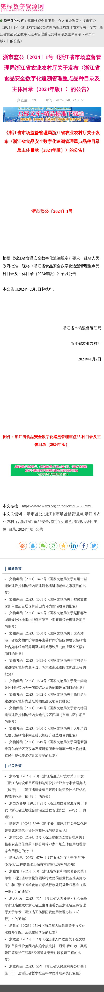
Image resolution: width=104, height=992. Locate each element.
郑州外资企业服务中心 (44, 21)
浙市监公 (34, 514)
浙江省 (26, 522)
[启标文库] (52, 121)
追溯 (68, 522)
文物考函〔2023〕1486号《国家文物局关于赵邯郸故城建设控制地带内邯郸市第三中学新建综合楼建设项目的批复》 (46, 619)
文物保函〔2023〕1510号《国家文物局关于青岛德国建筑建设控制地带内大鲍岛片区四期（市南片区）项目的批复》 (46, 715)
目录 (12, 529)
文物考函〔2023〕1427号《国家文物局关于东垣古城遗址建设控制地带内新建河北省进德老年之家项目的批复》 (46, 585)
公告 (39, 529)
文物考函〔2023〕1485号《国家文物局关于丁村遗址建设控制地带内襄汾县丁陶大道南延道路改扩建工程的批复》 (46, 667)
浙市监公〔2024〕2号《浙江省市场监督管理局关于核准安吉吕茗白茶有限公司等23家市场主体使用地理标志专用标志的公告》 (45, 844)
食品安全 (41, 522)
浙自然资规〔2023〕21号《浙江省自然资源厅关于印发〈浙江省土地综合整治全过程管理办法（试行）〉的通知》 (46, 810)
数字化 (57, 522)
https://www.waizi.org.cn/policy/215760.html (56, 506)
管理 (78, 522)
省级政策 (72, 21)
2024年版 (26, 529)
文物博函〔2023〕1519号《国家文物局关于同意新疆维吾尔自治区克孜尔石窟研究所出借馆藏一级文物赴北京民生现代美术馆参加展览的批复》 (46, 748)
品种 (88, 522)
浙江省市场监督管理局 (63, 514)
